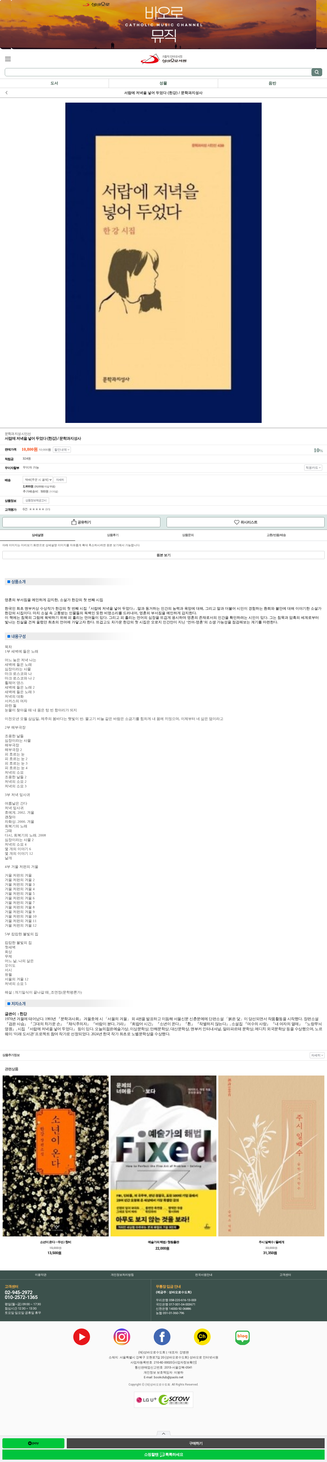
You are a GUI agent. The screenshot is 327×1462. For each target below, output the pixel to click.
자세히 (60, 479)
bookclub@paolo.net (168, 1377)
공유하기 (46, 523)
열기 (164, 1434)
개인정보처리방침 (122, 1274)
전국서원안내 (203, 1274)
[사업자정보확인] (185, 1362)
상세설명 (37, 535)
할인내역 (60, 449)
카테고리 (8, 59)
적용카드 (312, 467)
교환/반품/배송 (276, 535)
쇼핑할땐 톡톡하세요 (163, 1454)
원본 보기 (164, 555)
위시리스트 (212, 523)
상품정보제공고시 (35, 500)
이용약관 (40, 1274)
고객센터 (285, 1274)
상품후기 (112, 535)
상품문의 (188, 535)
